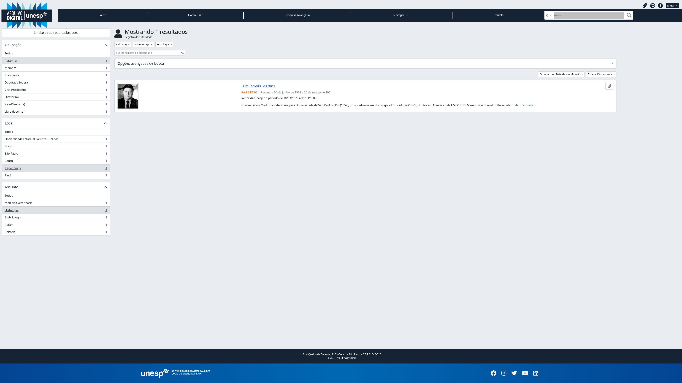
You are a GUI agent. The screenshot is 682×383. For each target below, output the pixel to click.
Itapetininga (56, 169)
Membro (56, 69)
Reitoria (56, 232)
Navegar (399, 15)
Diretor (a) (56, 98)
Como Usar (195, 15)
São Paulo (56, 154)
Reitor (56, 225)
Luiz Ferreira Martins (258, 86)
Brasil (56, 147)
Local (9, 123)
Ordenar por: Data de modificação (560, 74)
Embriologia (56, 218)
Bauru (56, 162)
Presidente (56, 76)
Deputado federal (56, 83)
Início (102, 15)
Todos (9, 53)
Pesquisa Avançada (297, 15)
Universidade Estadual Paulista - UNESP (56, 140)
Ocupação (13, 44)
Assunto (11, 187)
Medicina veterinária (56, 204)
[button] (645, 6)
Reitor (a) (56, 61)
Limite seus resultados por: (56, 32)
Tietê (56, 176)
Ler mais (527, 105)
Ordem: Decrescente (600, 74)
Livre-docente (56, 112)
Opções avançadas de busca (140, 63)
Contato (499, 15)
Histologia (56, 211)
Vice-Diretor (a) (56, 105)
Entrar (671, 5)
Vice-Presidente (56, 90)
